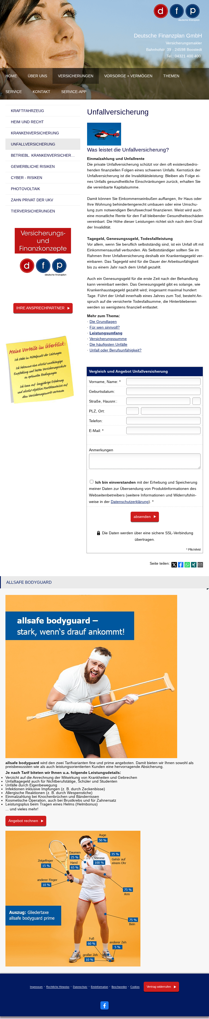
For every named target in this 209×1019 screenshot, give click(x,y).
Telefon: (96, 421)
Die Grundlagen (103, 321)
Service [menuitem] (13, 91)
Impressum (36, 987)
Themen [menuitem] (171, 76)
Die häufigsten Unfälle (108, 344)
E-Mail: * (96, 430)
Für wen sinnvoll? (105, 327)
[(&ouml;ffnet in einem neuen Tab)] (43, 254)
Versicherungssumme (108, 338)
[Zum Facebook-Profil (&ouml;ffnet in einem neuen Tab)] (104, 1005)
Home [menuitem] (11, 76)
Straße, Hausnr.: (103, 401)
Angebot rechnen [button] (23, 821)
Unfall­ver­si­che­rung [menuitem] (33, 144)
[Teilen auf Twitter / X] (174, 564)
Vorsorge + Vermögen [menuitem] (128, 76)
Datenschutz (80, 987)
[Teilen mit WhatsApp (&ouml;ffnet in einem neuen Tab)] (187, 564)
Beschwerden (119, 987)
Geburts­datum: (102, 391)
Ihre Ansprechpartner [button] (40, 308)
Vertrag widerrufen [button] (159, 986)
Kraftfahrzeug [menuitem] (27, 111)
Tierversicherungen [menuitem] (33, 211)
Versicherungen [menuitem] (75, 76)
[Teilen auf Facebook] (180, 564)
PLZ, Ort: (97, 411)
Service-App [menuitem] (73, 91)
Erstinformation (99, 987)
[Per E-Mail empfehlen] (200, 564)
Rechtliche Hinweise (57, 987)
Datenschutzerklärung (130, 501)
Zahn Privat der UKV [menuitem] (32, 200)
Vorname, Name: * (105, 381)
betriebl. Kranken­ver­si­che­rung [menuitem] (45, 155)
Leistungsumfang (106, 333)
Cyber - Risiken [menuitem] (26, 177)
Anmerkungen (101, 450)
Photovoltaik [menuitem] (25, 189)
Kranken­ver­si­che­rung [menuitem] (35, 133)
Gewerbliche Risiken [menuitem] (33, 166)
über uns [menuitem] (37, 76)
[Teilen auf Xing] (193, 564)
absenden (142, 516)
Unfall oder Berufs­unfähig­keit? (116, 350)
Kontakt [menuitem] (41, 91)
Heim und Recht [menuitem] (27, 122)
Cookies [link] (135, 987)
